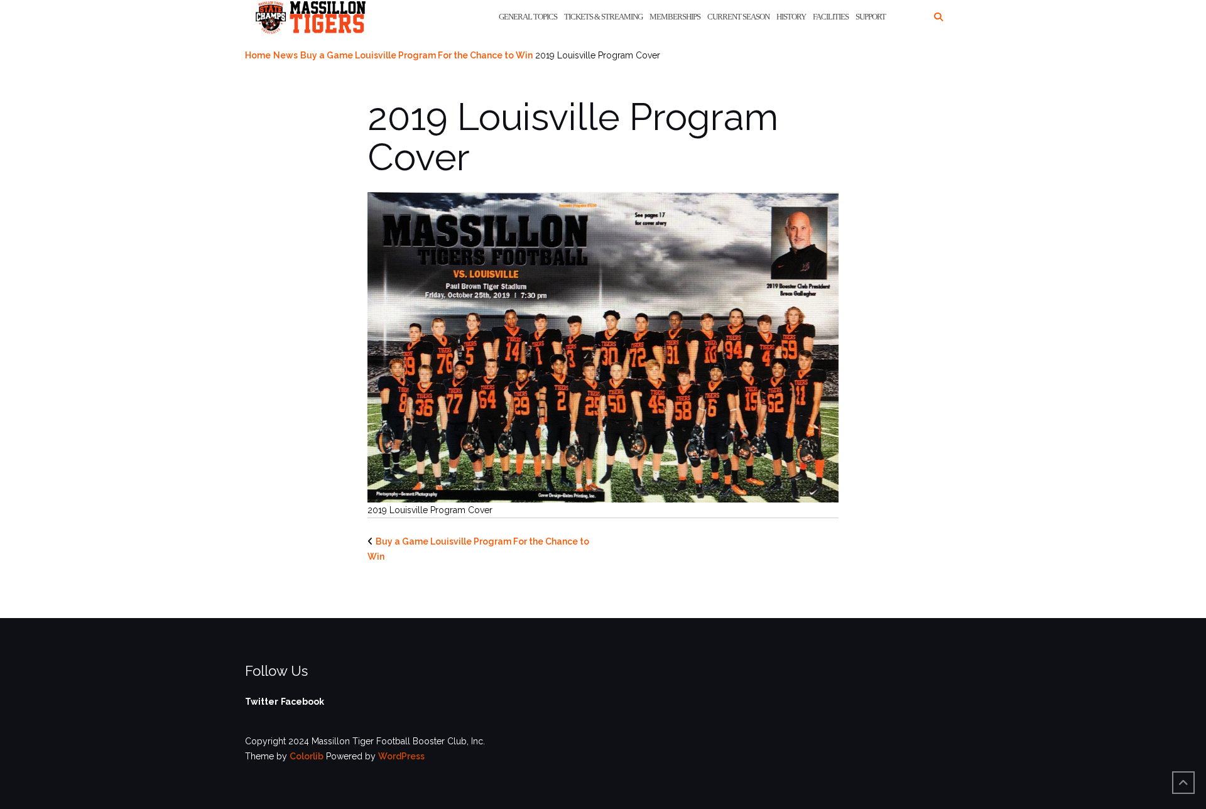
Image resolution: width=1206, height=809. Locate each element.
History (791, 16)
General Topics (528, 16)
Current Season (738, 16)
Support (871, 16)
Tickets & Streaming (603, 16)
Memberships (674, 16)
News (285, 55)
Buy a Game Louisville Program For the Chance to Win (416, 55)
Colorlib (306, 756)
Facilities (831, 16)
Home (258, 55)
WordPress (401, 756)
